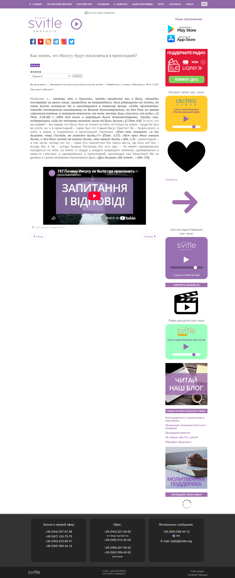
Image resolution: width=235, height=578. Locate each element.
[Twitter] (71, 41)
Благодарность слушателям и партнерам (185, 419)
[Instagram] (63, 41)
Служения (103, 4)
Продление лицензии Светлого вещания (185, 426)
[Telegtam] (56, 41)
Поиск (189, 4)
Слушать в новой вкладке (186, 274)
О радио (37, 4)
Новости (122, 4)
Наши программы (142, 4)
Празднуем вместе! (177, 432)
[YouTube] (41, 41)
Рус (204, 4)
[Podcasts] (48, 41)
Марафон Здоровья (178, 442)
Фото (161, 4)
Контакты (175, 4)
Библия (35, 65)
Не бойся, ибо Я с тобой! (181, 437)
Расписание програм (59, 4)
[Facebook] (33, 41)
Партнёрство (84, 4)
